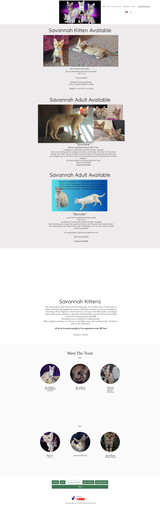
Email (71, 88)
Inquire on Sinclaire (83, 165)
